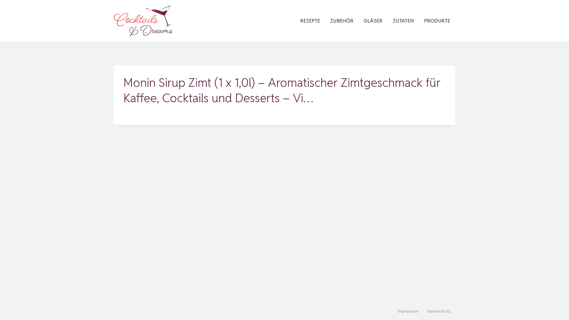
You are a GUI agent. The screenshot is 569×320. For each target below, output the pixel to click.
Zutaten (403, 20)
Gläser (373, 20)
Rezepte (310, 20)
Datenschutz (439, 311)
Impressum (408, 311)
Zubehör (342, 20)
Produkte (437, 20)
